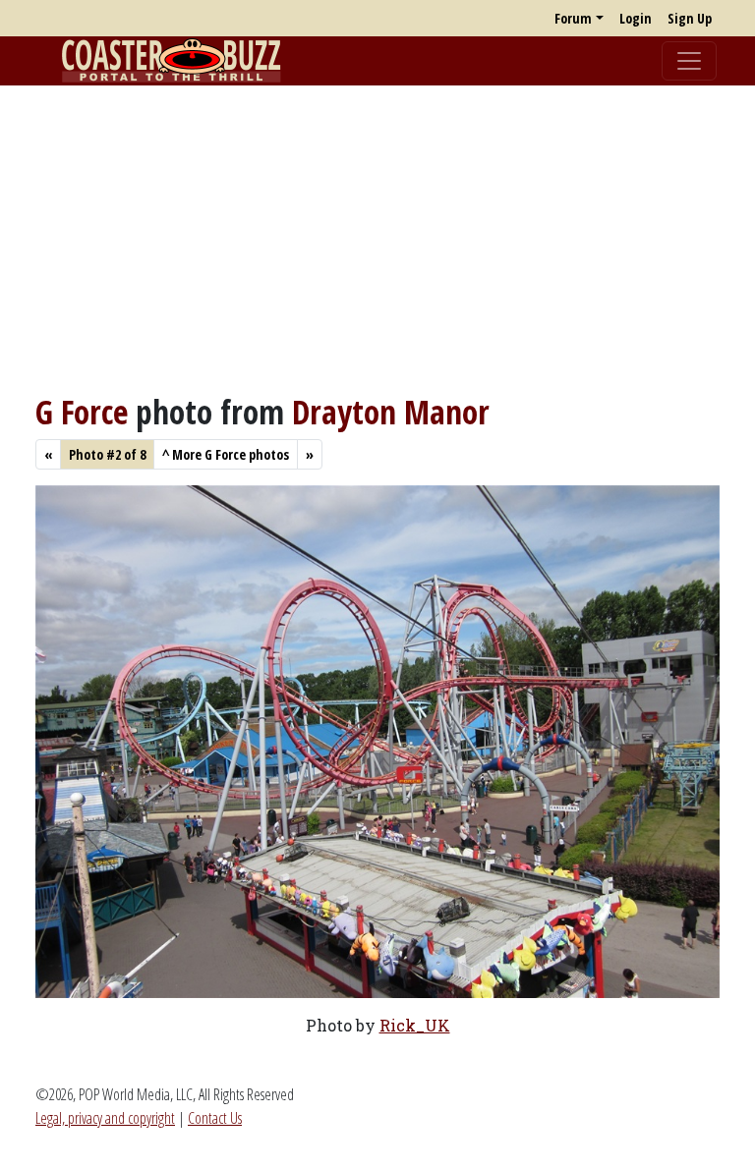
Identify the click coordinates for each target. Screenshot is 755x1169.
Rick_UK (414, 1025)
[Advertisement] (377, 238)
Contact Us (215, 1118)
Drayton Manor (391, 411)
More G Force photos (225, 454)
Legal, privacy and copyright (105, 1118)
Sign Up (690, 18)
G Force (81, 411)
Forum (573, 18)
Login (635, 18)
